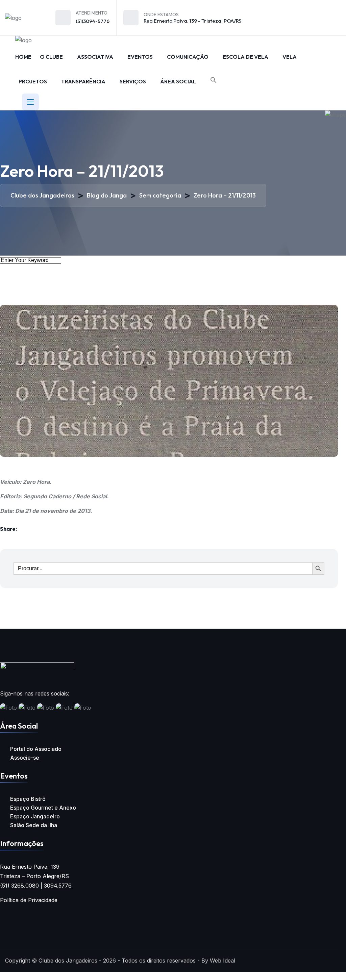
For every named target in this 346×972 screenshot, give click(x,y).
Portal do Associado (35, 748)
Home (23, 56)
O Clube (51, 56)
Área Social (178, 81)
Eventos (140, 56)
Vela (289, 56)
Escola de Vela (245, 56)
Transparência (83, 81)
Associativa (95, 56)
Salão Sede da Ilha (33, 825)
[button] (213, 80)
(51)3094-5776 (92, 21)
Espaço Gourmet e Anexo (43, 807)
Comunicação (187, 56)
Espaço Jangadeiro (35, 816)
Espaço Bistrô (28, 798)
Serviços (133, 81)
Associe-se (24, 757)
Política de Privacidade (28, 900)
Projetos (33, 81)
